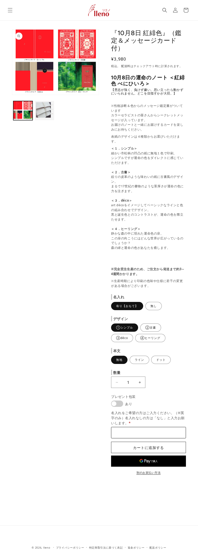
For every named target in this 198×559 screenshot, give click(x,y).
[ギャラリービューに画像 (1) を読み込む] (23, 110)
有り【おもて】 (127, 306)
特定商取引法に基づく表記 (106, 547)
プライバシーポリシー (70, 547)
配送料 (125, 66)
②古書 (150, 327)
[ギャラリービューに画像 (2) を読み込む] (44, 110)
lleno (46, 547)
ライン (139, 360)
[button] (10, 10)
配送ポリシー (157, 547)
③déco (122, 338)
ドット (161, 360)
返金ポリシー (136, 547)
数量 (117, 372)
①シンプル (124, 327)
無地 (119, 360)
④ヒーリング (150, 338)
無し (153, 306)
